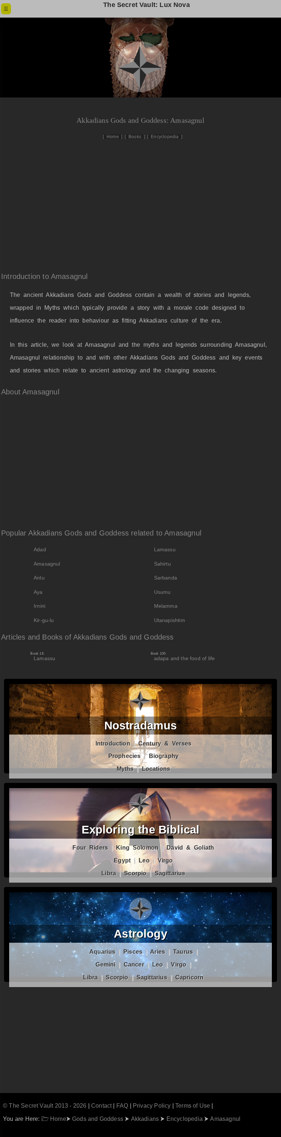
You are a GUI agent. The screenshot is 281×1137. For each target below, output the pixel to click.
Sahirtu (162, 564)
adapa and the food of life (184, 656)
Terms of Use (192, 1105)
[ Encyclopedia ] (164, 137)
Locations (156, 769)
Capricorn (189, 977)
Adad (40, 549)
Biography (164, 756)
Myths (125, 769)
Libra (108, 873)
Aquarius (102, 952)
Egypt (122, 860)
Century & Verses (164, 743)
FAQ (122, 1105)
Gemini (105, 964)
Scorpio (135, 873)
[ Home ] (112, 137)
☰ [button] (6, 9)
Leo (144, 860)
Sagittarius (170, 873)
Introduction (112, 743)
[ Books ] (135, 137)
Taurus (183, 952)
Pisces (132, 952)
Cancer (134, 964)
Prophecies (124, 756)
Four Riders (90, 848)
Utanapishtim (169, 620)
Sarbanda (165, 578)
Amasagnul (47, 564)
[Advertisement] (143, 202)
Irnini (39, 606)
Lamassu (165, 549)
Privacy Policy (152, 1105)
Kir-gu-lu (44, 620)
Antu (39, 578)
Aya (38, 592)
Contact (101, 1105)
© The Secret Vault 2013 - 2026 (44, 1105)
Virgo (165, 860)
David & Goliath (190, 848)
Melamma (165, 606)
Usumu (162, 592)
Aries (157, 952)
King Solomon (137, 848)
